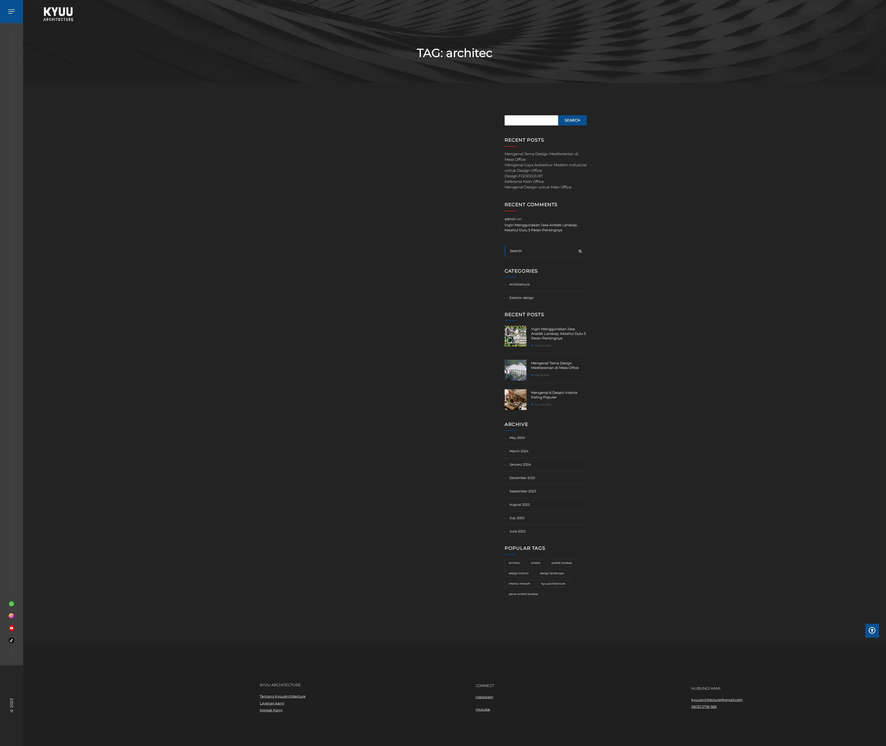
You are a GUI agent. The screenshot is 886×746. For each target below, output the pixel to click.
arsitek (535, 563)
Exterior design (521, 298)
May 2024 (517, 438)
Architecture (519, 284)
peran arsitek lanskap (523, 594)
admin (510, 219)
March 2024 (518, 451)
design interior (519, 573)
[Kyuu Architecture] (56, 14)
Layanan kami (272, 703)
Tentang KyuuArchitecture (282, 696)
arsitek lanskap (561, 563)
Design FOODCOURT (524, 176)
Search (572, 120)
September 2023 (522, 491)
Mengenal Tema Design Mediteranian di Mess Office (541, 157)
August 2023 (519, 504)
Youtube (483, 709)
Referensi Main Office (524, 181)
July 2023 (516, 518)
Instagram (484, 697)
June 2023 (517, 531)
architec (514, 563)
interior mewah (519, 583)
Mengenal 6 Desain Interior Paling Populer (554, 394)
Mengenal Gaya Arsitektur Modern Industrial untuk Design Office (546, 168)
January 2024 (520, 464)
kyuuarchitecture (553, 583)
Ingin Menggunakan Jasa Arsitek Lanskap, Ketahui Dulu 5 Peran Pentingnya (541, 227)
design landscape (552, 573)
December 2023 (522, 478)
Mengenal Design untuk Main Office (538, 187)
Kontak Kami (271, 710)
